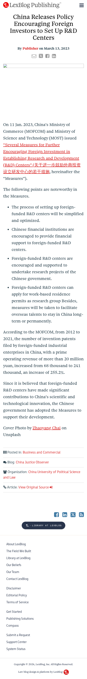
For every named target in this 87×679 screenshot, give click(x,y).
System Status (15, 649)
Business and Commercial (41, 453)
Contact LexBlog (17, 579)
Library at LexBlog (18, 558)
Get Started (14, 612)
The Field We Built (18, 551)
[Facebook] (56, 515)
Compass (12, 626)
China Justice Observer (32, 462)
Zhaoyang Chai (47, 428)
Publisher (30, 48)
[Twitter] (73, 514)
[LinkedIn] (64, 515)
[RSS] (81, 515)
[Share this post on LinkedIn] (54, 56)
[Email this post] (34, 56)
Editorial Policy (16, 595)
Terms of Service (17, 602)
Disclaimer (13, 588)
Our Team (12, 572)
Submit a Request (18, 635)
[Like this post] (47, 56)
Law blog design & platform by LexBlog (40, 671)
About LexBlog (16, 544)
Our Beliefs (13, 565)
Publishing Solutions (20, 619)
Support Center (16, 642)
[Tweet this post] (41, 56)
